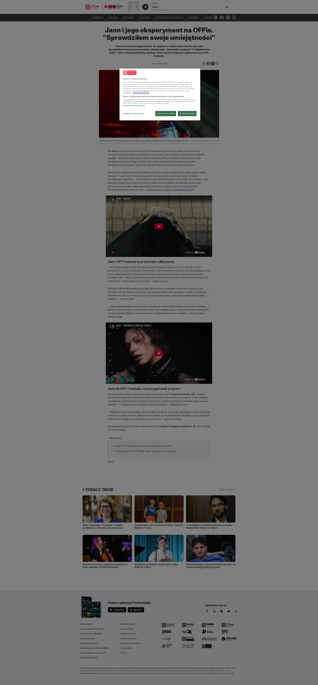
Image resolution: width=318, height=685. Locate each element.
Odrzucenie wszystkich (166, 113)
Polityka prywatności (140, 93)
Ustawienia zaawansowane (133, 113)
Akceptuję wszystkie (187, 113)
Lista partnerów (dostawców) (134, 105)
